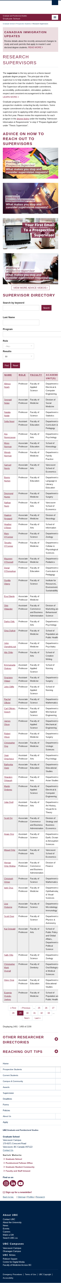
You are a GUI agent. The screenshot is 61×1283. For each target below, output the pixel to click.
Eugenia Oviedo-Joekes (8, 996)
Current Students (10, 1075)
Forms (6, 1104)
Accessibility (8, 1278)
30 (28, 1013)
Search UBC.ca (10, 1238)
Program (8, 329)
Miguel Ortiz (9, 850)
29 (21, 1013)
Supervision (8, 1093)
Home (6, 1063)
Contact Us (8, 1150)
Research (40, 1197)
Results (7, 351)
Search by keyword (13, 302)
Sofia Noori (9, 421)
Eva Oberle (9, 596)
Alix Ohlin (8, 652)
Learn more (10, 97)
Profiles (30, 1197)
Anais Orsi (9, 834)
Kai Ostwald (9, 929)
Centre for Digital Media (14, 1262)
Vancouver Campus (12, 1248)
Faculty (36, 375)
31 (35, 1013)
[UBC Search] (55, 3)
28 (14, 1013)
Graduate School (8, 24)
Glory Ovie (9, 980)
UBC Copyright (45, 1274)
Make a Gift (8, 1235)
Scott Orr (8, 818)
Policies (6, 1110)
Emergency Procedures (12, 1274)
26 (47, 1008)
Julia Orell (8, 802)
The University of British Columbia (22, 5)
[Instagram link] (6, 1183)
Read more (35, 47)
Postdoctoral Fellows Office (19, 1163)
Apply (5, 1122)
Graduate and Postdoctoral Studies (30, 1131)
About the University (12, 1222)
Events (6, 1228)
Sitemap (21, 1197)
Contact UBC (9, 1219)
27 (54, 1008)
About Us (7, 1116)
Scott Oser (9, 916)
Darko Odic (9, 621)
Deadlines (7, 1099)
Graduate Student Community (20, 1167)
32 (42, 1013)
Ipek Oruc (8, 888)
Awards (6, 1087)
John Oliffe (9, 686)
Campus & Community (13, 1081)
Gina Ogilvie (9, 630)
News (5, 1225)
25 (40, 1008)
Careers (6, 1231)
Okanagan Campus (12, 1251)
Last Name (9, 317)
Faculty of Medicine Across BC (17, 1265)
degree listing (23, 118)
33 (50, 1013)
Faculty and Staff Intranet (18, 1171)
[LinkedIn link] (13, 1183)
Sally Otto (8, 955)
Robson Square (10, 1259)
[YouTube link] (20, 1183)
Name (8, 375)
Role (5, 341)
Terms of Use (30, 1274)
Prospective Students (23, 24)
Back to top (8, 1197)
